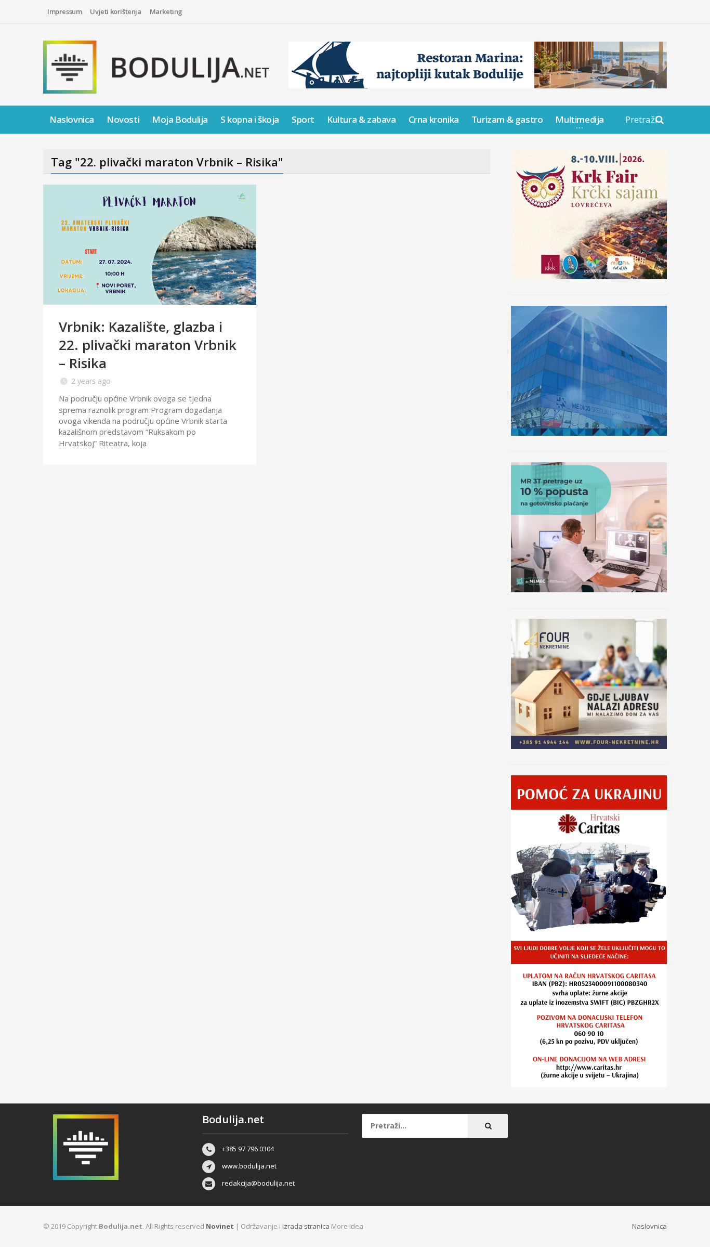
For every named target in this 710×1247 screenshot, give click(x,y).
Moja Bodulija (180, 119)
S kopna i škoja (249, 119)
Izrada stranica (306, 1226)
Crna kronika (434, 119)
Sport (303, 119)
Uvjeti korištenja (115, 11)
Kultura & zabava (361, 119)
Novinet (220, 1226)
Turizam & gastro (507, 119)
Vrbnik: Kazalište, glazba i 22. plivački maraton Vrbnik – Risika (147, 344)
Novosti (123, 119)
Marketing (166, 11)
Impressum (64, 11)
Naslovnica (71, 119)
